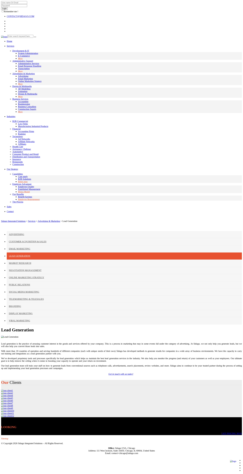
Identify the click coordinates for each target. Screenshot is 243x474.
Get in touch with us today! (120, 374)
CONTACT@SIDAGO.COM (20, 16)
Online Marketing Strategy (26, 277)
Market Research (20, 263)
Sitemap (4, 438)
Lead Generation (19, 256)
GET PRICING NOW (232, 433)
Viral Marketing (19, 320)
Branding (15, 306)
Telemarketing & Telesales (26, 299)
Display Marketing (21, 313)
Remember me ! (11, 11)
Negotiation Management (25, 270)
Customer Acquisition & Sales (27, 241)
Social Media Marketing (24, 292)
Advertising (16, 234)
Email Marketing (19, 249)
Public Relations (19, 284)
